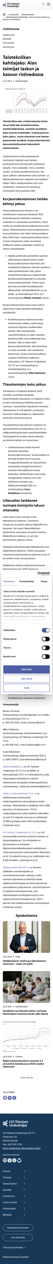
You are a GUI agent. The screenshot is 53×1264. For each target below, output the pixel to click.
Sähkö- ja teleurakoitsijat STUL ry (19, 793)
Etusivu (6, 1171)
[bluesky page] (19, 1160)
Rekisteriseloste (11, 1256)
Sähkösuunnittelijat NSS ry (16, 867)
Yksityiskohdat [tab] (26, 581)
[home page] (4, 14)
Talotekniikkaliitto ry (13, 766)
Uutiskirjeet (8, 42)
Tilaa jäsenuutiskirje (13, 1247)
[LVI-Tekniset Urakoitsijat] (11, 5)
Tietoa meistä (10, 1202)
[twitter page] (9, 1098)
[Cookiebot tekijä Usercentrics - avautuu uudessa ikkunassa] (38, 573)
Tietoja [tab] (44, 581)
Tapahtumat (9, 34)
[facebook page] (14, 1098)
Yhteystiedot (9, 1208)
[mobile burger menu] (48, 4)
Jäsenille (7, 1189)
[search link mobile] (43, 4)
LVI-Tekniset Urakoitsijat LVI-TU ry (20, 832)
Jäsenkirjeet (8, 46)
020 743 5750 (15, 1144)
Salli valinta (26, 678)
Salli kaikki (26, 669)
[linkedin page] (5, 1098)
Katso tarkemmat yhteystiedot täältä (22, 1148)
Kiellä (26, 688)
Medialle (7, 38)
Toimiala (7, 1177)
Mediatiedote (28, 14)
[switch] (46, 639)
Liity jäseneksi (18, 1237)
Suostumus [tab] (9, 581)
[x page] (9, 1160)
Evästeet (24, 1256)
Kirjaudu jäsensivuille (18, 1227)
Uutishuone (13, 14)
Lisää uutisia (26, 1077)
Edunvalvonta (10, 1183)
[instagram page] (14, 1160)
